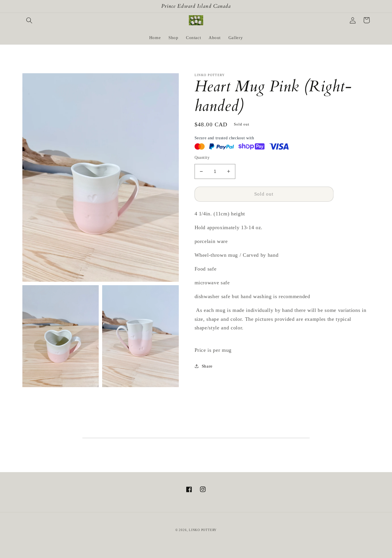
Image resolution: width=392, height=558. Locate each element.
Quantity (202, 157)
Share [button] (207, 366)
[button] (29, 20)
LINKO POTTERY (203, 530)
